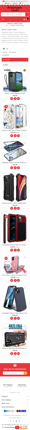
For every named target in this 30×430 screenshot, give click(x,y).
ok (17, 427)
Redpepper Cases (15, 9)
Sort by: (5, 52)
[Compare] (23, 3)
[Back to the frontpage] (6, 25)
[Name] (25, 373)
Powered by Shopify (15, 417)
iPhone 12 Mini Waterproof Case (15, 93)
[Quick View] (18, 98)
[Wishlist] (21, 3)
